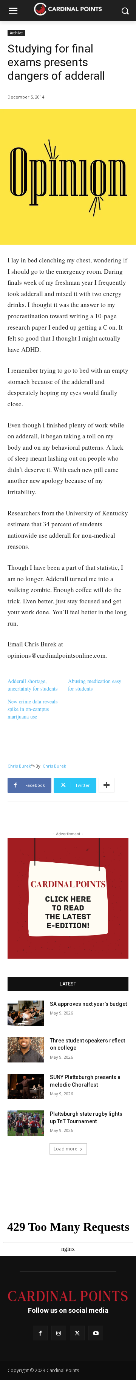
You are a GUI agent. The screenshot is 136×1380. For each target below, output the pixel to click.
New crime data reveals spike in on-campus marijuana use (32, 709)
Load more (65, 1149)
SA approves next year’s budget (89, 1004)
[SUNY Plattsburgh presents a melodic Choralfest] (26, 1086)
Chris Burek (19, 766)
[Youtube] (95, 1333)
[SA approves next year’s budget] (26, 1013)
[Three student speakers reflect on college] (26, 1049)
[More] (106, 785)
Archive (16, 32)
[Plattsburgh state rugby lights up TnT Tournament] (26, 1123)
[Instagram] (58, 1333)
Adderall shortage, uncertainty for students (32, 684)
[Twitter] (77, 1333)
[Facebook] (40, 1333)
